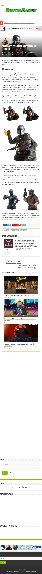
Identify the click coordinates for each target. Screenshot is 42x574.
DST (8, 230)
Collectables (10, 41)
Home (3, 41)
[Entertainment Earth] (21, 28)
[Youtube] (22, 487)
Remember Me (15, 473)
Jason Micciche (7, 52)
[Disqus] (21, 381)
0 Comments (7, 54)
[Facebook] (15, 487)
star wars (24, 230)
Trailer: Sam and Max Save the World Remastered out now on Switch (27, 267)
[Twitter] (19, 487)
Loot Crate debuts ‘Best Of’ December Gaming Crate (14, 261)
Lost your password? (8, 477)
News (34, 52)
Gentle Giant (14, 230)
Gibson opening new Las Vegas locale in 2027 (19, 295)
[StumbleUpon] (26, 487)
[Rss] (12, 487)
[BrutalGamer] (21, 9)
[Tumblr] (29, 487)
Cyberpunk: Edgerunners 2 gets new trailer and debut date (19, 23)
